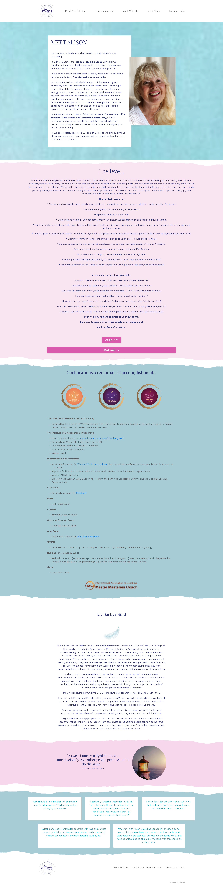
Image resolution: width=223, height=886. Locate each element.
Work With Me (121, 867)
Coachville (81, 493)
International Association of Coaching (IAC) (101, 438)
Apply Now (111, 340)
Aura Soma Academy (88, 536)
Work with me (111, 350)
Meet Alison (137, 867)
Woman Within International (92, 464)
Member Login (153, 867)
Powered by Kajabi (177, 882)
